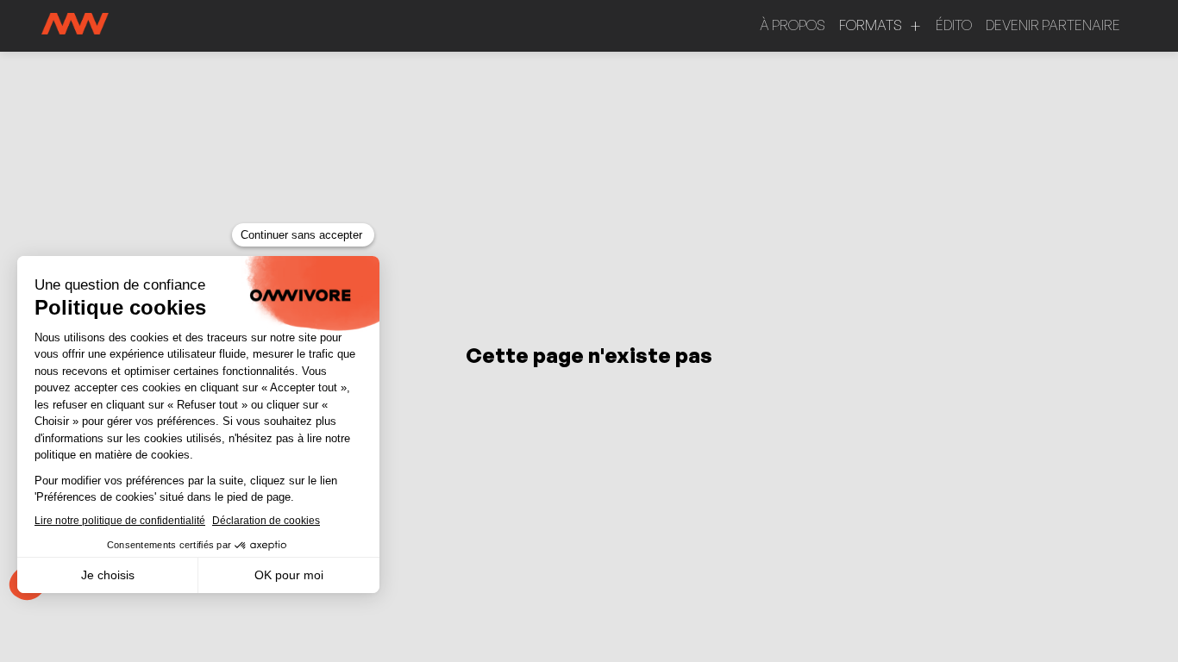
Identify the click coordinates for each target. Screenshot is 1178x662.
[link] (792, 26)
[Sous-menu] (915, 26)
